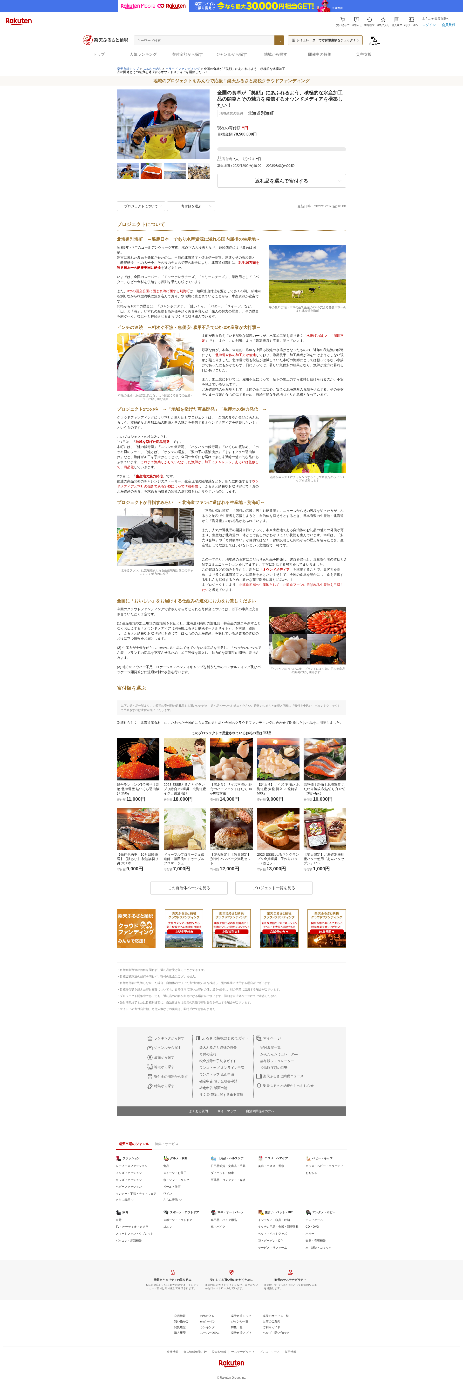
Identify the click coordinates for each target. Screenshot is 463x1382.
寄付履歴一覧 (270, 1047)
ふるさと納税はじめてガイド (225, 1038)
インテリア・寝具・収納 (274, 1220)
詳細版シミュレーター (277, 1061)
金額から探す (164, 1057)
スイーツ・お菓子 (174, 1173)
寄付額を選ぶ (191, 206)
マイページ (272, 1038)
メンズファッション (129, 1173)
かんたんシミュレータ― (279, 1054)
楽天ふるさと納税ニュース (283, 1076)
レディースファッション (132, 1166)
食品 (166, 1166)
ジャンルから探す (167, 1048)
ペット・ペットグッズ (272, 1233)
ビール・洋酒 (172, 1186)
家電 (119, 1220)
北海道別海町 (261, 113)
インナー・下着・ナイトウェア (136, 1193)
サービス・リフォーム (272, 1247)
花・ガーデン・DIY (270, 1240)
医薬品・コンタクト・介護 (228, 1180)
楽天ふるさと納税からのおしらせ (288, 1086)
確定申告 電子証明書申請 (218, 1081)
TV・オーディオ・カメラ (132, 1226)
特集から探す (164, 1086)
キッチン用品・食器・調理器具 (278, 1226)
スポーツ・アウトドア (177, 1220)
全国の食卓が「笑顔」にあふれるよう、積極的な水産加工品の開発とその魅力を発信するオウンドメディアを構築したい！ (201, 70)
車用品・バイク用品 (224, 1220)
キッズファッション (129, 1180)
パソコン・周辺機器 (129, 1240)
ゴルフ (167, 1226)
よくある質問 (198, 1111)
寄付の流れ (207, 1054)
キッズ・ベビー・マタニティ (324, 1166)
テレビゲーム (314, 1220)
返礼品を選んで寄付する (281, 180)
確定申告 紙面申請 (213, 1088)
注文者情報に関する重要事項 (221, 1095)
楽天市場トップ (128, 69)
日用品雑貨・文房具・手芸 (228, 1166)
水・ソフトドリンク (176, 1180)
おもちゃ (311, 1173)
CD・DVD (312, 1226)
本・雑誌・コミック (319, 1247)
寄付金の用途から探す (171, 1076)
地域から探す (164, 1067)
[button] (356, 22)
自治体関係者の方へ (260, 1111)
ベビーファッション (129, 1186)
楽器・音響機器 (316, 1240)
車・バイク (218, 1226)
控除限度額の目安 (273, 1068)
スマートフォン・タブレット (134, 1233)
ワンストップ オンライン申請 (221, 1068)
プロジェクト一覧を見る (274, 888)
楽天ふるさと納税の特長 (218, 1047)
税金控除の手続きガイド (218, 1061)
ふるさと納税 (152, 69)
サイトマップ (227, 1111)
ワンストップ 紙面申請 (216, 1074)
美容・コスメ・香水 (271, 1166)
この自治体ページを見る (189, 888)
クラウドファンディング (182, 69)
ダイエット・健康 (222, 1173)
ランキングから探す (169, 1038)
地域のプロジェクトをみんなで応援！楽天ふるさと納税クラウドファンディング (231, 80)
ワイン (167, 1193)
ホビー (310, 1233)
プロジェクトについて (141, 206)
